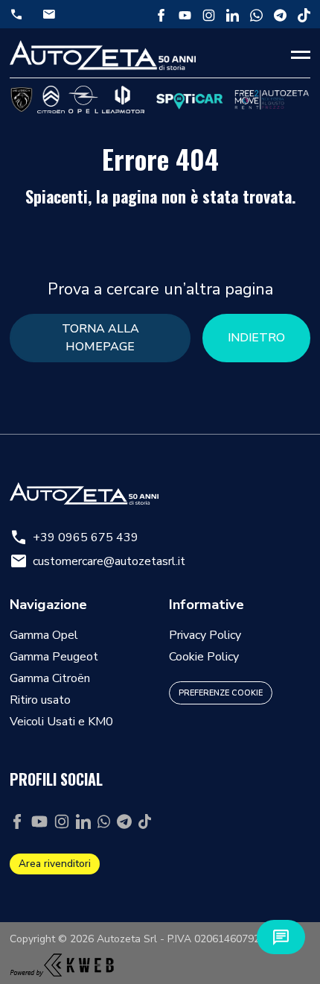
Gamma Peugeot (54, 657)
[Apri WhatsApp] (256, 14)
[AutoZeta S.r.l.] (103, 55)
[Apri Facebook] (161, 14)
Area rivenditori (55, 864)
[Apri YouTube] (185, 14)
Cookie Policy (204, 657)
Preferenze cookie (221, 692)
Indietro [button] (256, 337)
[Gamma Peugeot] (21, 99)
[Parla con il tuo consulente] (281, 937)
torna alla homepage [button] (100, 338)
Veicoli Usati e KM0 (61, 721)
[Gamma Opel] (83, 99)
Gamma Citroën (50, 678)
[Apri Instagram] (208, 14)
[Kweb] (62, 961)
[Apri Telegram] (280, 14)
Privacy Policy (205, 635)
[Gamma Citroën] (50, 99)
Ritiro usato (40, 700)
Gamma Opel (44, 635)
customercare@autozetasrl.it (97, 561)
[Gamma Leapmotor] (123, 99)
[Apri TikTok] (304, 14)
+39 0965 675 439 (74, 537)
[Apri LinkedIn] (232, 14)
